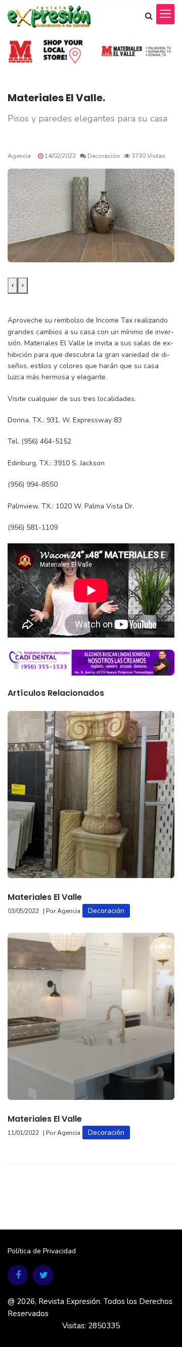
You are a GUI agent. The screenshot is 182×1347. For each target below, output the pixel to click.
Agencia (19, 156)
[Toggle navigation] (165, 14)
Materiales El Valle (45, 897)
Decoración (106, 911)
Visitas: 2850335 (91, 1326)
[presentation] (13, 286)
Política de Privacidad (42, 1251)
